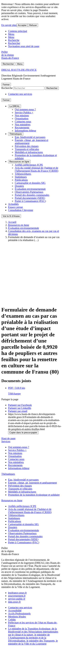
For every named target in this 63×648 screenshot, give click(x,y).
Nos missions (22, 115)
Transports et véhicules (27, 149)
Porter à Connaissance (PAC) (30, 201)
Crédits (12, 619)
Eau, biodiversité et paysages (30, 137)
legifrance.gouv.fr (17, 592)
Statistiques (21, 176)
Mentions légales (17, 616)
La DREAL (14, 106)
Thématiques (15, 134)
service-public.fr (16, 598)
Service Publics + (24, 112)
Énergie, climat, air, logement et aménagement (32, 482)
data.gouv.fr (14, 601)
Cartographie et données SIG (30, 183)
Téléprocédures (23, 173)
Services (5, 441)
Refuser (33, 25)
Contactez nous (23, 121)
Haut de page (8, 438)
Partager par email (17, 411)
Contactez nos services (20, 94)
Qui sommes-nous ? (25, 109)
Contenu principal (17, 31)
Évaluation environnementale (30, 189)
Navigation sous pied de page (23, 46)
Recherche (13, 40)
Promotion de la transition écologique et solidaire (34, 494)
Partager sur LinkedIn (19, 408)
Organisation (21, 118)
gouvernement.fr (17, 595)
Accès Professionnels (19, 613)
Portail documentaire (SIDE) (30, 198)
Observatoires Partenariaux (29, 192)
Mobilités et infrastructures (29, 152)
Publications (21, 179)
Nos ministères (22, 124)
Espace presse (15, 207)
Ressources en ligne (19, 161)
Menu (11, 34)
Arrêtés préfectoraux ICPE (29, 164)
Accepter (22, 25)
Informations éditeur (25, 130)
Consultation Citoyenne (20, 210)
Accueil (12, 222)
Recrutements (22, 127)
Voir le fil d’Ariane (11, 216)
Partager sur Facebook (20, 405)
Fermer (6, 84)
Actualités (13, 204)
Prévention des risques (26, 146)
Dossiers (19, 186)
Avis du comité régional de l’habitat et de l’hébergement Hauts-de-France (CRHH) (36, 169)
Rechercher (14, 43)
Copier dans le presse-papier (23, 432)
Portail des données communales (32, 195)
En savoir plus (8, 25)
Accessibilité (15, 610)
